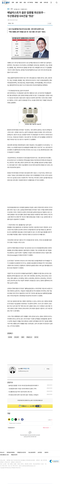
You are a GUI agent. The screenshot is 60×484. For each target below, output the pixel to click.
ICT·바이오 (30, 2)
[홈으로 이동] (6, 2)
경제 (13, 2)
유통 (41, 2)
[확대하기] (30, 37)
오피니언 (46, 2)
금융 (17, 2)
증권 (21, 2)
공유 (50, 23)
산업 (25, 2)
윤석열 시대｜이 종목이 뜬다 (20, 9)
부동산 (36, 2)
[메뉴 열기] (51, 2)
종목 (12, 9)
